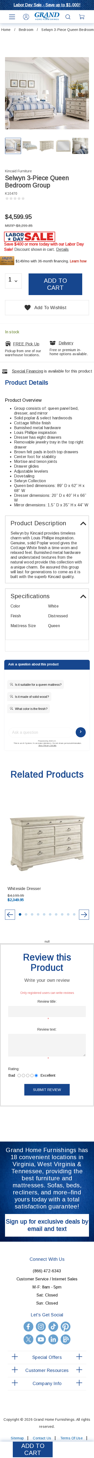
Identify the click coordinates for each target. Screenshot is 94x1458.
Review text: (47, 1029)
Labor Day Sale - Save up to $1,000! (47, 5)
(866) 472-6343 (47, 1271)
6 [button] (50, 914)
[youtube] (41, 1339)
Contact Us (42, 1438)
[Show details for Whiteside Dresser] (47, 843)
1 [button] (20, 914)
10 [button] (74, 914)
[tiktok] (53, 1326)
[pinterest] (65, 1326)
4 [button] (38, 914)
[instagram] (41, 1326)
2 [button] (26, 914)
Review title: (47, 1001)
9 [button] (68, 914)
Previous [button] (10, 915)
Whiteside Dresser (24, 888)
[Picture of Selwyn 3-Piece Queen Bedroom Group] (13, 146)
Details (62, 249)
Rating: (14, 1069)
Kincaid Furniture (18, 171)
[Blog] (65, 1339)
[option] (47, 852)
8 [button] (62, 914)
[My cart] (82, 17)
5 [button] (44, 914)
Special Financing (27, 371)
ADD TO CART (32, 1449)
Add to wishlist (50, 307)
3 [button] (32, 914)
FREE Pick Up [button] (26, 344)
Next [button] (84, 915)
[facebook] (28, 1326)
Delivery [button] (66, 343)
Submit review (47, 1090)
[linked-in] (53, 1339)
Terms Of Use (71, 1438)
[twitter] (28, 1339)
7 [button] (56, 914)
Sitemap (17, 1438)
